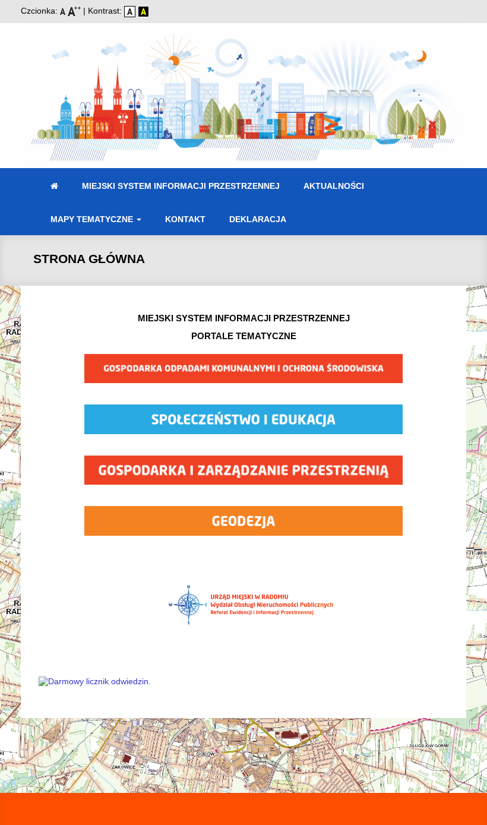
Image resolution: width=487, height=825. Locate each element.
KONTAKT (185, 219)
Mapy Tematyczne (92, 219)
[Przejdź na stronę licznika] (95, 680)
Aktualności (333, 186)
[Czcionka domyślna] (64, 10)
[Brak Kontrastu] (131, 10)
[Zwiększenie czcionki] (75, 10)
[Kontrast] (143, 10)
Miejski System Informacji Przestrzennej (181, 186)
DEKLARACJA (257, 219)
